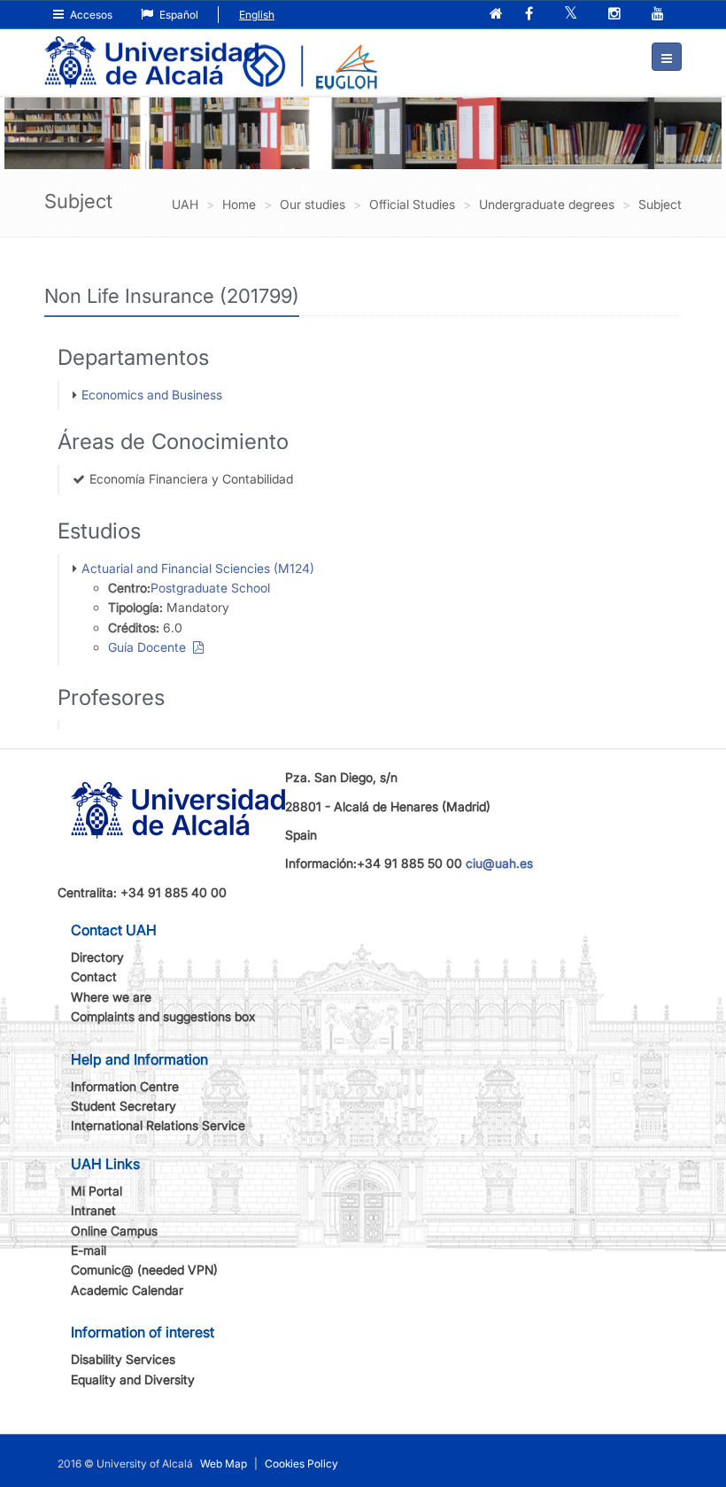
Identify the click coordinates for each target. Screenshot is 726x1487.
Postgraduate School (210, 587)
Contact (94, 976)
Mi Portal (96, 1190)
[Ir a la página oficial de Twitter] (572, 14)
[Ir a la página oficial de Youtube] (660, 14)
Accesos (89, 14)
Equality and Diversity (133, 1379)
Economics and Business (151, 394)
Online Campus (114, 1230)
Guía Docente (150, 646)
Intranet (93, 1210)
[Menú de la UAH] (667, 57)
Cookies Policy (301, 1463)
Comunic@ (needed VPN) (144, 1269)
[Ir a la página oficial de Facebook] (531, 14)
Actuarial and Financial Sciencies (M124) (197, 568)
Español (177, 14)
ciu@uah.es (499, 863)
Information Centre (125, 1086)
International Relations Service (158, 1125)
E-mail (88, 1250)
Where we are (111, 996)
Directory (97, 956)
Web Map (223, 1463)
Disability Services (123, 1359)
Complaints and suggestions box (163, 1016)
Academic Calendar (127, 1289)
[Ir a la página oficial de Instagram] (616, 14)
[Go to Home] (151, 49)
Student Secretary (123, 1105)
